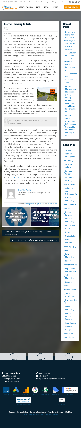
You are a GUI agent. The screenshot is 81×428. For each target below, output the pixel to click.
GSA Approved (6, 394)
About (21, 7)
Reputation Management (70, 270)
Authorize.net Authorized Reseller (23, 404)
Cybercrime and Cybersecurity (71, 191)
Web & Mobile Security (68, 316)
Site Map (68, 412)
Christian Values (69, 165)
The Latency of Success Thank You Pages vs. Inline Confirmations (70, 61)
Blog (54, 2)
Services (38, 7)
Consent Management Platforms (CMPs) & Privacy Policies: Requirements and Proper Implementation (71, 99)
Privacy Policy (22, 412)
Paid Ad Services (68, 241)
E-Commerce (70, 204)
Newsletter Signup (55, 412)
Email (67, 208)
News (67, 232)
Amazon (68, 150)
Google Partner (70, 394)
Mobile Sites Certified (45, 394)
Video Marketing (69, 308)
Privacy (68, 261)
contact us (14, 177)
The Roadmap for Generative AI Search (71, 78)
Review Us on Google (42, 2)
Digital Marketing (69, 199)
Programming (71, 264)
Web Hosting (70, 323)
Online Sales (70, 236)
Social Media (70, 289)
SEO (67, 286)
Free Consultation (26, 2)
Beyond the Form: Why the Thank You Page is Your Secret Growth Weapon (70, 40)
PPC (66, 250)
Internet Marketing (69, 220)
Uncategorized (29, 204)
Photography (70, 246)
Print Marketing (69, 255)
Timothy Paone (52, 204)
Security (68, 282)
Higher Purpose (68, 213)
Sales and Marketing (69, 276)
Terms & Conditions (38, 412)
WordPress (69, 337)
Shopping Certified (55, 394)
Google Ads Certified (16, 394)
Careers (12, 412)
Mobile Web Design (70, 226)
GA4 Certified (35, 394)
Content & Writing (69, 179)
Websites (69, 333)
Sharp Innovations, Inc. (9, 7)
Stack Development (71, 294)
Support (46, 7)
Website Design (68, 328)
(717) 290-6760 (10, 2)
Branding (69, 160)
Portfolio (29, 7)
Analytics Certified (25, 394)
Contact (55, 7)
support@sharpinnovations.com (52, 379)
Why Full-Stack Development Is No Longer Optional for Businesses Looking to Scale (71, 125)
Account (65, 2)
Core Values (70, 184)
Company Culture (69, 172)
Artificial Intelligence (70, 155)
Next (61, 216)
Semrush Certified (61, 404)
